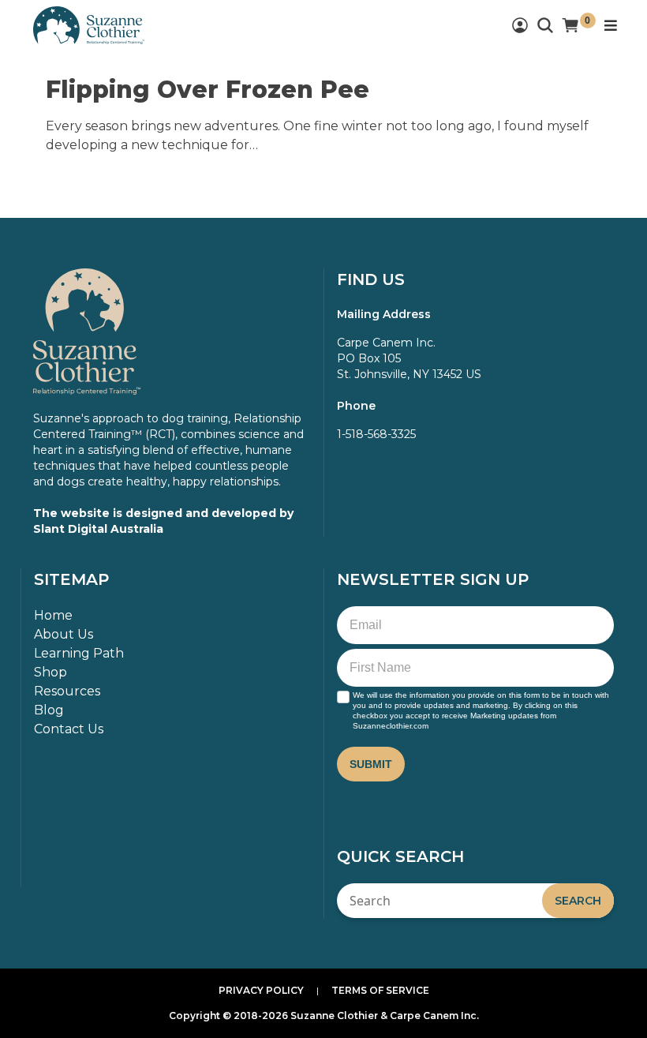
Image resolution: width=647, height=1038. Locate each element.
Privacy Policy (261, 990)
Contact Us (68, 728)
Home (53, 615)
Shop (50, 672)
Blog (49, 710)
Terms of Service (380, 990)
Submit (371, 764)
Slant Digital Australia (98, 529)
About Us (63, 634)
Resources (67, 691)
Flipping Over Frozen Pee (207, 89)
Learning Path (79, 653)
